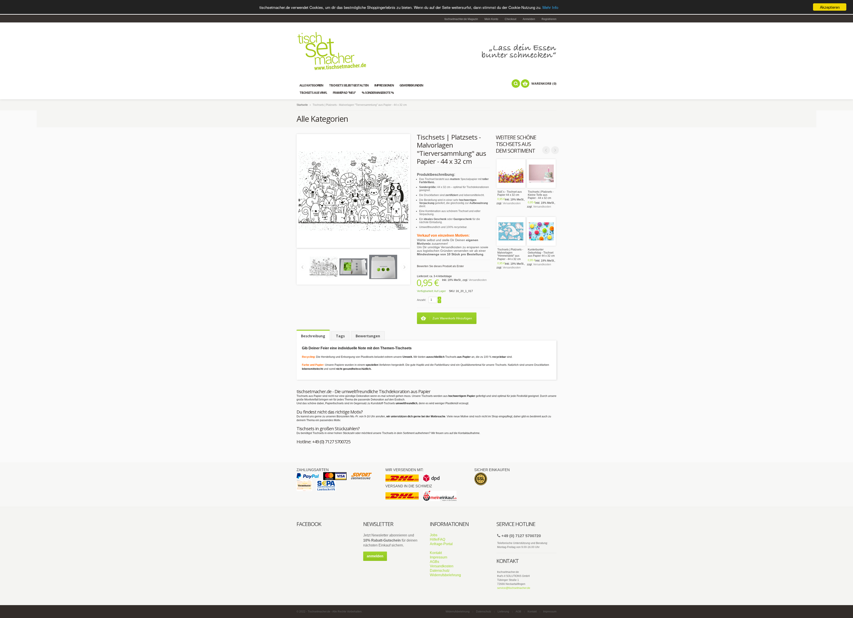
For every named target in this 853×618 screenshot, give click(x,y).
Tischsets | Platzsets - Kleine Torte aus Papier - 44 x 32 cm (541, 195)
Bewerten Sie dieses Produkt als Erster (440, 266)
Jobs (433, 535)
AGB (518, 611)
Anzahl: (421, 300)
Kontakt (436, 553)
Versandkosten (512, 203)
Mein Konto (491, 19)
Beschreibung (313, 336)
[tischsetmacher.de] (426, 51)
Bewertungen (368, 336)
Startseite (302, 104)
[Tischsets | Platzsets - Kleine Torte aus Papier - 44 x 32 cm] (541, 173)
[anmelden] (375, 560)
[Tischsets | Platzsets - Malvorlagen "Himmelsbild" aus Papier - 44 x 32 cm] (510, 231)
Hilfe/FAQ (437, 539)
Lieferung (503, 611)
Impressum (438, 557)
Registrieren (549, 19)
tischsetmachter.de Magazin (461, 19)
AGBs (434, 562)
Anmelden (529, 19)
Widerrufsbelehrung (445, 575)
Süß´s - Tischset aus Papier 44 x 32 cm (509, 193)
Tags (340, 336)
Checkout (510, 19)
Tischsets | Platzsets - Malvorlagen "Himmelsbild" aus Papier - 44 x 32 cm (510, 254)
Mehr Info (550, 7)
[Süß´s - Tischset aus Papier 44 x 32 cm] (510, 173)
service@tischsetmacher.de (513, 588)
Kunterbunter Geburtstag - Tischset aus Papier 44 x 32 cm (541, 253)
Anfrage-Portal (441, 544)
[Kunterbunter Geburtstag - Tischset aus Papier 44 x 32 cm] (541, 231)
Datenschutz (440, 570)
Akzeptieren (830, 7)
